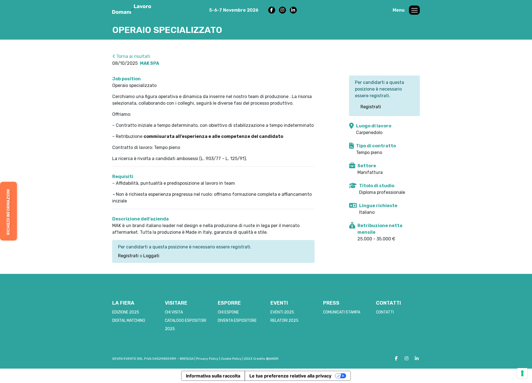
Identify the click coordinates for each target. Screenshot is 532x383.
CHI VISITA (174, 312)
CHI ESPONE (228, 312)
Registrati (128, 255)
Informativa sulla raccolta (213, 376)
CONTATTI (385, 312)
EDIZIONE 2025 (125, 312)
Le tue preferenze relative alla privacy (290, 376)
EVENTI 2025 (282, 312)
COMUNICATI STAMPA (341, 312)
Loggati (151, 255)
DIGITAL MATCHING (128, 320)
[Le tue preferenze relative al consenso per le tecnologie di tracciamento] (522, 373)
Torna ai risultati (132, 56)
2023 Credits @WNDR (261, 359)
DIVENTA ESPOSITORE (237, 320)
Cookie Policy (231, 359)
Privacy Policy (207, 359)
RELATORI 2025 (284, 320)
